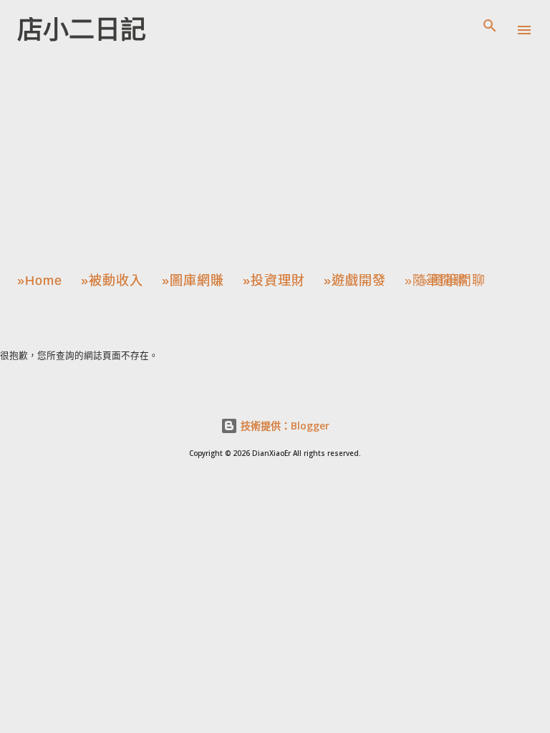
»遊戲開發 (355, 280)
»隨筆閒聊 (436, 280)
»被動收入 (112, 280)
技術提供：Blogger (283, 425)
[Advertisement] (275, 160)
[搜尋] (489, 25)
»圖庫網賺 (193, 280)
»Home (39, 280)
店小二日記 (81, 29)
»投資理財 (274, 280)
